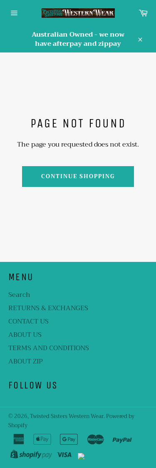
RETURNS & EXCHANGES (48, 308)
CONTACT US (28, 321)
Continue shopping (78, 176)
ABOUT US (25, 335)
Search (19, 295)
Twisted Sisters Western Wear (67, 416)
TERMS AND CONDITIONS (48, 348)
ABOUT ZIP (25, 361)
